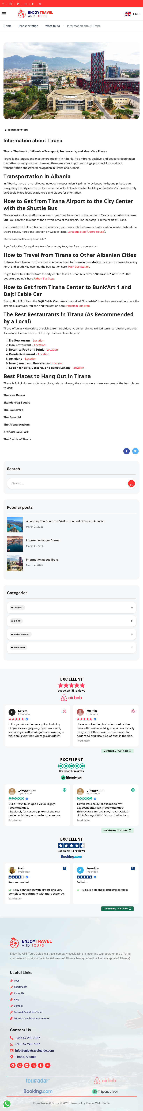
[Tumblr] (40, 1065)
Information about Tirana (42, 559)
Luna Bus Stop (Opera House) (86, 232)
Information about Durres (42, 540)
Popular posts (20, 507)
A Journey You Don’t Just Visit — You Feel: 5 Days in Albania (65, 521)
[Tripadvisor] (47, 1065)
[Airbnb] (33, 1065)
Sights (17, 621)
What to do (52, 26)
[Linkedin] (26, 1065)
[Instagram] (19, 1065)
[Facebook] (13, 1065)
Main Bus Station (78, 266)
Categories (17, 592)
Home (7, 26)
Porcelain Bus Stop (78, 306)
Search (13, 468)
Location (38, 340)
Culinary (18, 608)
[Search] (131, 483)
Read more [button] (15, 740)
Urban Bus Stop (44, 278)
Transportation (28, 26)
